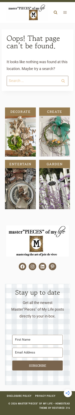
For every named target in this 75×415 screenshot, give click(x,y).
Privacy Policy (45, 395)
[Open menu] (65, 12)
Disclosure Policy (19, 395)
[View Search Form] (55, 12)
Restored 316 (61, 408)
